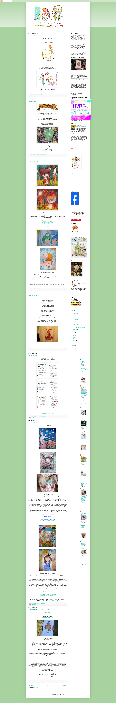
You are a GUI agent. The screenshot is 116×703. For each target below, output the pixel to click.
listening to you (33, 161)
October (74, 316)
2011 (73, 343)
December (75, 313)
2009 (73, 347)
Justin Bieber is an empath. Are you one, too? (84, 484)
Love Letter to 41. (83, 544)
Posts (73, 352)
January (74, 341)
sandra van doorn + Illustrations (83, 468)
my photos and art (34, 155)
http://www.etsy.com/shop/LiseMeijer (48, 518)
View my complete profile (75, 133)
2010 (73, 345)
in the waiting (32, 101)
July (74, 332)
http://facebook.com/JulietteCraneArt (47, 223)
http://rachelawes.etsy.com (51, 318)
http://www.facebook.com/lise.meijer (48, 519)
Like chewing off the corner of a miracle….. (83, 370)
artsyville (82, 456)
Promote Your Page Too (74, 206)
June (74, 334)
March (74, 338)
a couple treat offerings (35, 36)
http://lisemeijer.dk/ (47, 516)
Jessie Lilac (83, 409)
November (75, 315)
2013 (73, 310)
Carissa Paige (83, 444)
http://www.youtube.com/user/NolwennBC (48, 595)
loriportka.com (83, 400)
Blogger (62, 694)
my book (33, 350)
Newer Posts (31, 685)
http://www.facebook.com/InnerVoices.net (48, 594)
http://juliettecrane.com (47, 221)
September (75, 329)
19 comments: (43, 416)
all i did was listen (73, 191)
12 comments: (43, 154)
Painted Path (83, 420)
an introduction (33, 355)
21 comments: (43, 680)
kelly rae (82, 489)
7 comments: (43, 288)
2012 (73, 312)
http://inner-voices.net (47, 591)
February (74, 340)
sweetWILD (83, 543)
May (74, 335)
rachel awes (79, 125)
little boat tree (83, 564)
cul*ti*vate (83, 548)
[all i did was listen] (75, 205)
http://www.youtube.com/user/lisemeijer (47, 520)
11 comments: (43, 94)
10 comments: (43, 603)
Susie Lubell (83, 525)
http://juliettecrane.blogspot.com (47, 220)
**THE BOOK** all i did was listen (39, 610)
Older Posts (64, 685)
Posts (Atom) (35, 687)
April (74, 337)
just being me (32, 295)
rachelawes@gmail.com (55, 285)
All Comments (75, 354)
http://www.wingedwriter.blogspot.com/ (47, 279)
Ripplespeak (83, 368)
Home (48, 685)
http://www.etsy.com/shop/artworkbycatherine (47, 280)
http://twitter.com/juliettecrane (47, 222)
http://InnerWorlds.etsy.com (47, 593)
